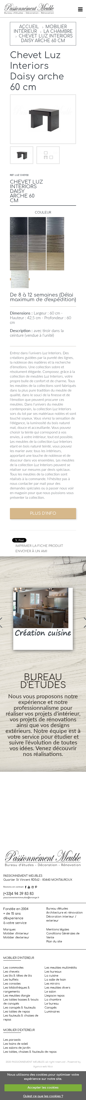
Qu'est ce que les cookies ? (43, 1096)
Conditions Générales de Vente (62, 935)
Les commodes (13, 967)
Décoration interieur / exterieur (61, 918)
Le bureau (52, 1003)
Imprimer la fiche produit (39, 546)
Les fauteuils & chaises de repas (20, 1017)
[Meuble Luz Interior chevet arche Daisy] (22, 155)
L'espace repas (54, 995)
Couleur (43, 212)
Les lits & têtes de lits (17, 975)
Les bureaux (53, 971)
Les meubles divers (57, 987)
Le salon (50, 991)
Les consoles (12, 983)
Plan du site (54, 941)
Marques (9, 929)
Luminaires (52, 1011)
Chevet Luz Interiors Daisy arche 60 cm (46, 38)
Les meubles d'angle (16, 995)
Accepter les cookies (43, 1087)
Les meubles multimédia (61, 967)
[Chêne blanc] (20, 279)
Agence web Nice (43, 1066)
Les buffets (10, 979)
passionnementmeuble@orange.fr (21, 897)
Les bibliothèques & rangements (16, 989)
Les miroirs (52, 983)
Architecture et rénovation (64, 912)
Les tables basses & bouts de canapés (20, 1001)
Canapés (50, 1007)
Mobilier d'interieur (16, 933)
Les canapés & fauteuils (19, 1007)
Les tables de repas (16, 1011)
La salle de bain (55, 979)
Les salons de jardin (16, 1047)
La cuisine (51, 975)
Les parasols (12, 1039)
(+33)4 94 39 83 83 (18, 894)
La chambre (58, 31)
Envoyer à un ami (31, 551)
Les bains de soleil (15, 1043)
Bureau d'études (57, 908)
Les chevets (11, 971)
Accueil (29, 26)
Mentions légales (57, 929)
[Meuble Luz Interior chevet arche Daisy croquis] (48, 155)
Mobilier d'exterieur (16, 937)
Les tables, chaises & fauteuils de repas (29, 1051)
